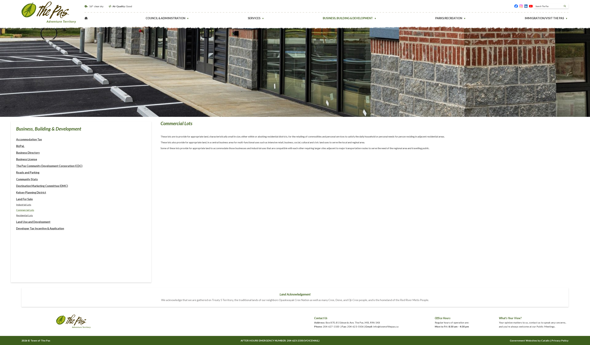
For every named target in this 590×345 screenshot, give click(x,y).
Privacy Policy (560, 340)
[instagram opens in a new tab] (521, 6)
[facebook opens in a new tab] (516, 6)
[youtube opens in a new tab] (531, 6)
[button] (564, 6)
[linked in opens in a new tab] (526, 6)
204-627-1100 (326, 326)
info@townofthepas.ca (382, 326)
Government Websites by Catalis (530, 340)
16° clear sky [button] (96, 6)
